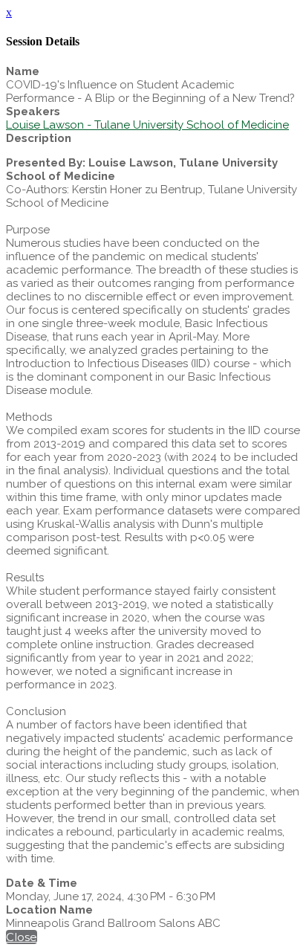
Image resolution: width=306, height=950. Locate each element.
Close (21, 937)
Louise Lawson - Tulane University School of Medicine (147, 125)
